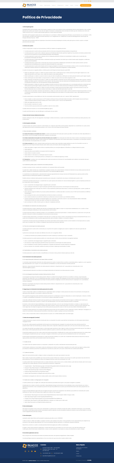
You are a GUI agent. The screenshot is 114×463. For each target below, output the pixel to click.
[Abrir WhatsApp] (111, 460)
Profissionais (78, 456)
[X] (87, 1)
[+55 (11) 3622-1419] (41, 453)
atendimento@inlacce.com (49, 455)
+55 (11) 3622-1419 (46, 453)
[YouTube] (90, 1)
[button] (55, 5)
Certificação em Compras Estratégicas (81, 448)
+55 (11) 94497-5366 (58, 453)
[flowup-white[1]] (89, 460)
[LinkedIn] (89, 1)
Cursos (77, 453)
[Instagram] (85, 1)
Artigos (77, 451)
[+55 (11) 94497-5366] (52, 453)
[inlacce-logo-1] (29, 5)
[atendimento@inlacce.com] (41, 455)
